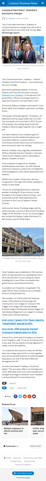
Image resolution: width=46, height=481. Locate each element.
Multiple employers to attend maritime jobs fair (14, 431)
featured (13, 383)
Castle (27, 478)
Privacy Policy (29, 461)
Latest (12, 388)
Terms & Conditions (23, 465)
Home (8, 458)
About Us (17, 458)
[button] (3, 3)
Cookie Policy (16, 461)
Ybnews (11, 18)
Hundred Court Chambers (12, 95)
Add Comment (35, 446)
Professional (21, 388)
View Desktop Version (24, 473)
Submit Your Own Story (32, 458)
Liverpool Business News (23, 3)
